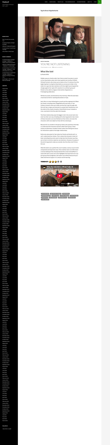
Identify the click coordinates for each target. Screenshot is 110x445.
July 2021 (4, 206)
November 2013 (5, 384)
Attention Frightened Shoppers (8, 46)
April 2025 (4, 119)
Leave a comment (58, 67)
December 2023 (5, 150)
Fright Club (60, 1)
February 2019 (5, 262)
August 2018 (5, 273)
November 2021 (5, 198)
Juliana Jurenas (64, 195)
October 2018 (5, 270)
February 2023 (5, 169)
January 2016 (5, 333)
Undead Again (12, 66)
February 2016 (5, 331)
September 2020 (5, 225)
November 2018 (5, 268)
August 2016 (5, 320)
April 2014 (4, 374)
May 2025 (4, 117)
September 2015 (5, 341)
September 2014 (5, 364)
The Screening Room (70, 1)
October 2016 (5, 316)
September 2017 (5, 295)
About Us (90, 1)
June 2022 (4, 185)
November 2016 (5, 314)
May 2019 (4, 256)
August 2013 (5, 389)
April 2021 (4, 212)
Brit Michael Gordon (56, 193)
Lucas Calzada (74, 195)
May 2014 (4, 372)
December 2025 (5, 104)
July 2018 (4, 275)
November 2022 (5, 175)
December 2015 (5, 335)
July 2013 (4, 391)
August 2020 (5, 227)
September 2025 (5, 109)
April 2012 (4, 418)
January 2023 (5, 171)
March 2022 (5, 190)
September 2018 (5, 272)
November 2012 (5, 407)
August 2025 (5, 111)
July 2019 (4, 252)
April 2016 (4, 328)
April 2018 (4, 281)
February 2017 (5, 308)
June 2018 (4, 277)
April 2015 (4, 351)
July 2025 (4, 113)
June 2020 (4, 231)
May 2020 (4, 233)
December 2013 (5, 382)
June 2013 (4, 393)
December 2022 (5, 173)
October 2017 (5, 293)
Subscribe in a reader (6, 428)
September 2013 (5, 387)
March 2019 (5, 260)
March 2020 (5, 237)
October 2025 (5, 107)
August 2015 (5, 343)
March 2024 (5, 144)
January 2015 (5, 356)
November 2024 (5, 129)
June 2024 (4, 138)
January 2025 (5, 125)
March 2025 (5, 121)
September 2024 (5, 133)
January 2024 (5, 148)
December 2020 (5, 219)
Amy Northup (45, 193)
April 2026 (4, 96)
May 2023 (4, 163)
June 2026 (4, 92)
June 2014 (4, 370)
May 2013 (4, 395)
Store (95, 1)
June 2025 (4, 115)
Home (46, 1)
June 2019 (4, 254)
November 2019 (5, 245)
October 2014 (5, 362)
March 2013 (5, 399)
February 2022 (5, 192)
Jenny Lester (55, 195)
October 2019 (5, 246)
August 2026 (5, 88)
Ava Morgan (5, 79)
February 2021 (5, 216)
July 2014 (4, 368)
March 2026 (5, 98)
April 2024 (4, 142)
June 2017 (4, 301)
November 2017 (5, 291)
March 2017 (5, 306)
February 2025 (5, 123)
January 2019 (5, 264)
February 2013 (5, 401)
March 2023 (5, 167)
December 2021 (5, 196)
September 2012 (5, 411)
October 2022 (5, 177)
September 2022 (5, 179)
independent (66, 193)
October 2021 (5, 200)
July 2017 (4, 299)
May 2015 (4, 349)
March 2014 (5, 376)
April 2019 (4, 258)
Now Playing (53, 1)
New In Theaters (45, 61)
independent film (46, 195)
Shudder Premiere (81, 1)
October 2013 (5, 385)
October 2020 (5, 223)
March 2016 (5, 329)
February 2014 (5, 378)
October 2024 (5, 131)
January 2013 (5, 403)
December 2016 (5, 312)
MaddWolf (44, 197)
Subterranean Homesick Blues (8, 62)
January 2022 (5, 194)
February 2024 (5, 146)
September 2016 (5, 318)
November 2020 (5, 221)
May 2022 (4, 187)
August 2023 (5, 158)
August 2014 (5, 366)
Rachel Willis (72, 197)
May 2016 (4, 326)
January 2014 (5, 380)
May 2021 (4, 210)
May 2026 (4, 94)
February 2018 (5, 285)
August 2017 (5, 297)
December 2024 (5, 127)
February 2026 (5, 100)
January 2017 (5, 310)
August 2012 (5, 412)
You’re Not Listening (55, 64)
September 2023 (5, 156)
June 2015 (4, 347)
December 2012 (5, 405)
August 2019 (5, 250)
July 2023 (4, 160)
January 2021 (5, 218)
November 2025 (5, 106)
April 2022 (4, 189)
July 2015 (4, 345)
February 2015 (5, 355)
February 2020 (5, 239)
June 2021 (4, 208)
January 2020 (5, 241)
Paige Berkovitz (62, 197)
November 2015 (5, 337)
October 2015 (5, 339)
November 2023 (5, 152)
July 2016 (4, 322)
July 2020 (4, 229)
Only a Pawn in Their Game (8, 51)
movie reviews (53, 197)
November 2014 (5, 360)
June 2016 (4, 324)
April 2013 (4, 397)
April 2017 (4, 304)
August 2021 (5, 204)
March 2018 (5, 283)
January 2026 (5, 102)
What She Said (45, 199)
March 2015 (5, 353)
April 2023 (4, 165)
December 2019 (5, 243)
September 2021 (5, 202)
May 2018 (4, 279)
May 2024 (4, 140)
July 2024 (4, 136)
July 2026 (4, 90)
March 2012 (5, 420)
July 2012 (4, 414)
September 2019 (5, 248)
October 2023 (5, 154)
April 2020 (4, 235)
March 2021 (5, 214)
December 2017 (5, 289)
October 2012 (5, 409)
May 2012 (4, 416)
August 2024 (5, 135)
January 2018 (5, 287)
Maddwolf (5, 2)
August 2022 (5, 181)
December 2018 (5, 266)
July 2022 (4, 183)
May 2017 (4, 302)
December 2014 (5, 358)
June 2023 (4, 162)
